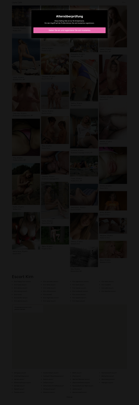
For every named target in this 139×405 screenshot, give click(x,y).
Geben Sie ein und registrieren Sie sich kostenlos (69, 30)
